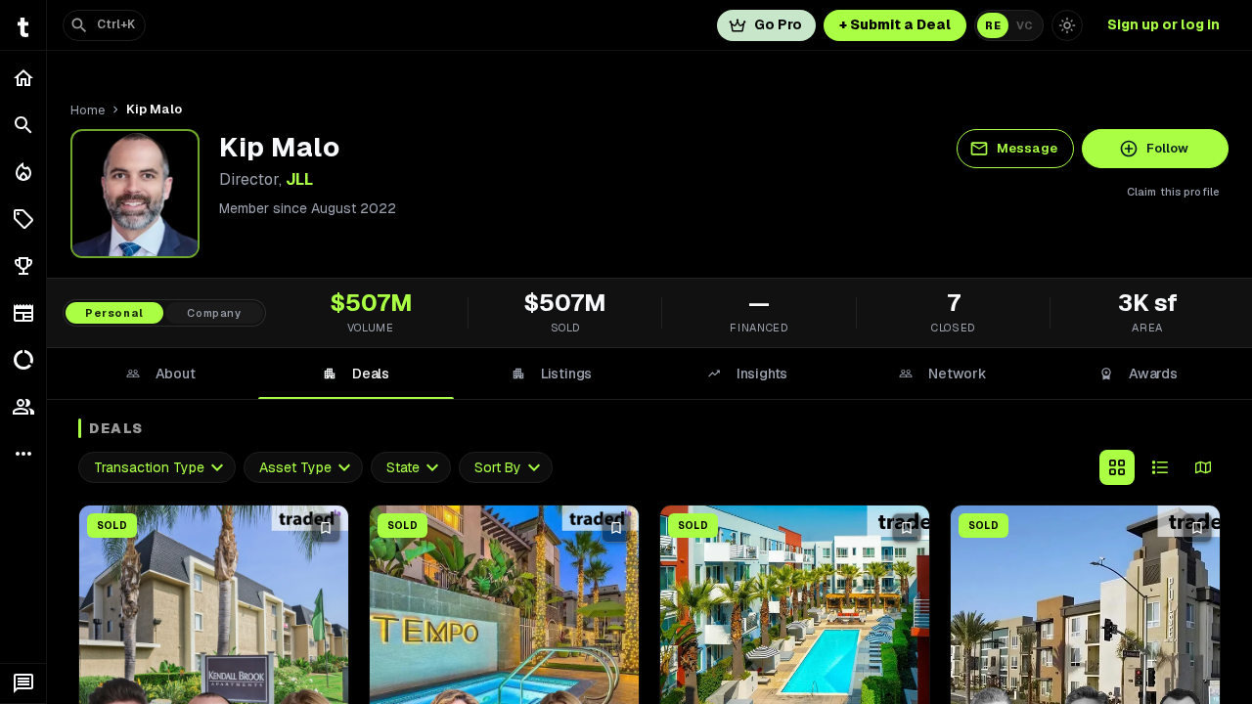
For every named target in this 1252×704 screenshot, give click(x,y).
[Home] (23, 78)
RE (993, 25)
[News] (23, 312)
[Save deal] (325, 528)
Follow (1167, 148)
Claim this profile (1173, 191)
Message (1027, 148)
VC (1024, 25)
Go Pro (778, 24)
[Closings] (23, 172)
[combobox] (157, 468)
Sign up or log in (1163, 24)
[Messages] (23, 683)
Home (87, 110)
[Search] (23, 125)
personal (114, 313)
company (214, 313)
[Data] (23, 359)
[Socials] (23, 406)
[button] (23, 219)
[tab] (160, 373)
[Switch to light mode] (1067, 25)
